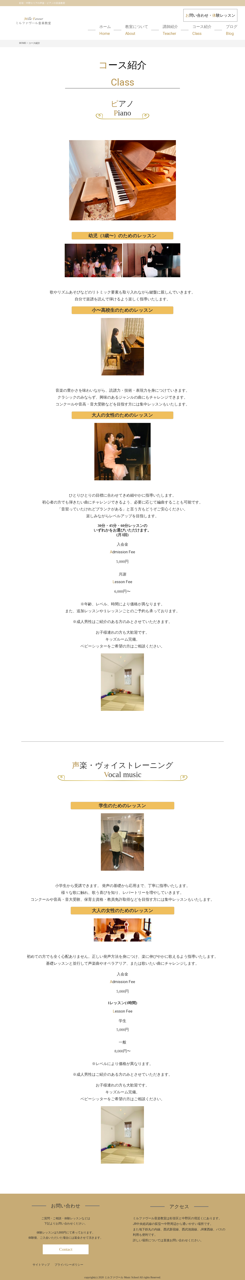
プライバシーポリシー (69, 1264)
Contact (65, 1249)
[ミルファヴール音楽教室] (33, 22)
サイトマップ (41, 1264)
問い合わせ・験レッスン (210, 15)
